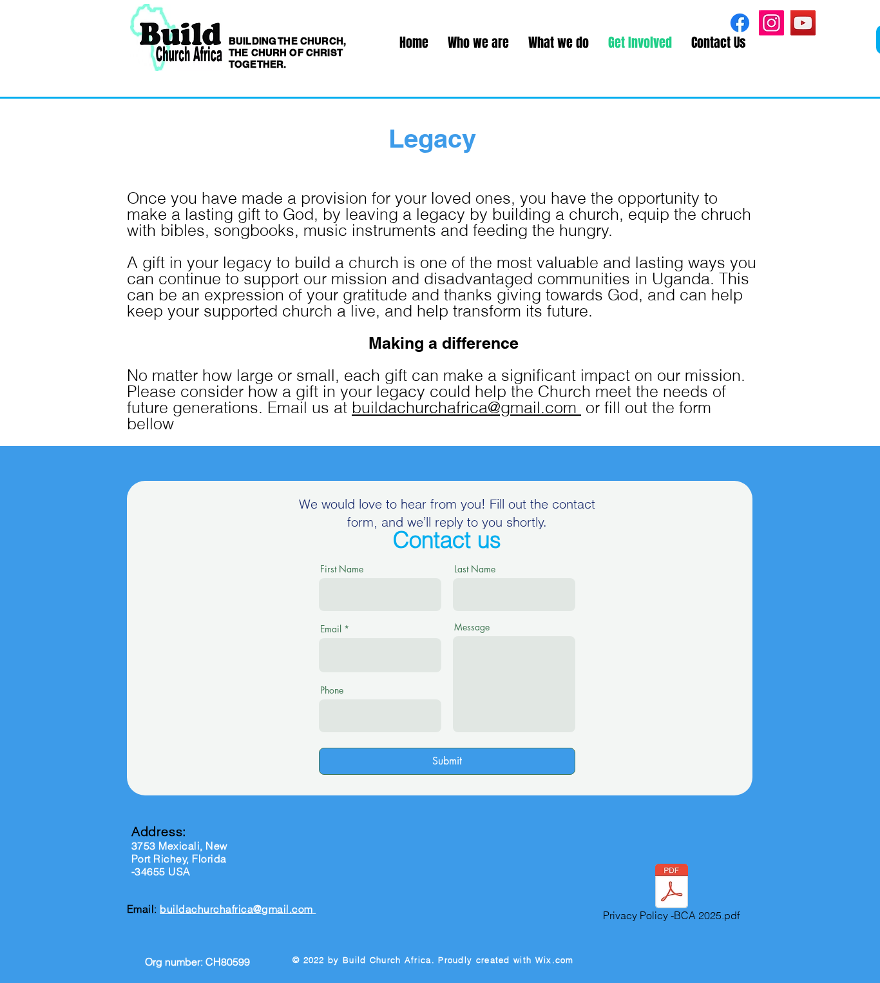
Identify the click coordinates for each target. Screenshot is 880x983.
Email (330, 629)
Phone (331, 690)
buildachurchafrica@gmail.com (466, 407)
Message (472, 627)
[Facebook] (739, 22)
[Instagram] (771, 22)
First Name (341, 569)
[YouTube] (803, 22)
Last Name (474, 569)
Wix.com (554, 960)
